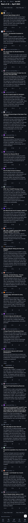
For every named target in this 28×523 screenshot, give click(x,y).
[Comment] (12, 27)
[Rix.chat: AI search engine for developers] (15, 100)
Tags (4, 1)
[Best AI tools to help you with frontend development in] (15, 355)
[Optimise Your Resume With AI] (15, 158)
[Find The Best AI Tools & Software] (15, 175)
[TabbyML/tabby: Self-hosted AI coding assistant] (15, 301)
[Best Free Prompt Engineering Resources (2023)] (15, 392)
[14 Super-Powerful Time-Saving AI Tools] (15, 337)
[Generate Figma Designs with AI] (15, 20)
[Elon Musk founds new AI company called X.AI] (15, 216)
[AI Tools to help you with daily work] (15, 319)
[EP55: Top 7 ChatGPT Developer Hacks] (15, 195)
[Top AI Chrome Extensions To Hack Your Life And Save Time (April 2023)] (15, 79)
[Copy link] (26, 27)
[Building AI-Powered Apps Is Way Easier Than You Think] (15, 121)
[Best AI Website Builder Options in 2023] (15, 500)
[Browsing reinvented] (15, 141)
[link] (3, 520)
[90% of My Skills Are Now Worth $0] (15, 434)
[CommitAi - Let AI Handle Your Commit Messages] (15, 479)
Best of (11, 1)
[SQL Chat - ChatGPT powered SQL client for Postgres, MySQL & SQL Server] (15, 235)
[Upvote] (4, 27)
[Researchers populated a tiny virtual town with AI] (15, 457)
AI (7, 1)
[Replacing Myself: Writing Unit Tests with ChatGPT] (15, 257)
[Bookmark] (20, 27)
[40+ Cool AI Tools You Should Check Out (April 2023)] (15, 58)
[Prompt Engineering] (15, 372)
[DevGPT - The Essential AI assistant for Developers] (15, 38)
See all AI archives (5, 516)
